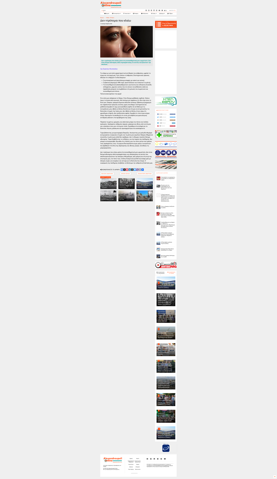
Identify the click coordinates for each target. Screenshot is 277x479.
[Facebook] (146, 10)
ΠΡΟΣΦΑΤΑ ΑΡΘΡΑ (162, 173)
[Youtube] (159, 10)
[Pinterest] (156, 10)
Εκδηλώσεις (145, 13)
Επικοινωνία (137, 469)
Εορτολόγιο (131, 464)
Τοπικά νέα (126, 13)
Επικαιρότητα (116, 13)
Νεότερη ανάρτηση (107, 173)
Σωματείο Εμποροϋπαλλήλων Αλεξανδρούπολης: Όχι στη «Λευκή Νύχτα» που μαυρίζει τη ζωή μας (166, 417)
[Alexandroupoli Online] (110, 7)
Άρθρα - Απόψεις (110, 17)
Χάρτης (137, 464)
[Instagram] (151, 10)
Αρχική (107, 13)
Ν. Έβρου (170, 13)
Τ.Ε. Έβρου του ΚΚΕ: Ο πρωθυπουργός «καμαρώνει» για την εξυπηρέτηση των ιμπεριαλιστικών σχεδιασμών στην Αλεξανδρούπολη (165, 381)
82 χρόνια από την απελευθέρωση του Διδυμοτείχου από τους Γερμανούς (107, 185)
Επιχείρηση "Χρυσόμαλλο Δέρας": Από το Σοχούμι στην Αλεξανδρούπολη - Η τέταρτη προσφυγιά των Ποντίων (126, 196)
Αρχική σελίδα (125, 173)
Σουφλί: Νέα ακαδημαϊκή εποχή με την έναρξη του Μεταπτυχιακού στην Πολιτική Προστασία (165, 367)
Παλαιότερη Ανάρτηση (145, 173)
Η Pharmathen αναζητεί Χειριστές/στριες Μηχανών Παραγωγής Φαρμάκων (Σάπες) (144, 185)
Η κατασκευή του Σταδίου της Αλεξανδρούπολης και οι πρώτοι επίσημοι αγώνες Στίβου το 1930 (108, 197)
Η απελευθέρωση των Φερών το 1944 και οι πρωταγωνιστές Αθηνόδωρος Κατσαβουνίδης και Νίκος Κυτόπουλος (168, 225)
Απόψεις (136, 13)
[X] (148, 10)
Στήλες (154, 13)
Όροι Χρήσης (131, 469)
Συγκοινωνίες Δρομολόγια (138, 461)
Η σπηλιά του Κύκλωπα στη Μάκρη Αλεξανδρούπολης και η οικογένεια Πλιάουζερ (144, 197)
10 (159, 429)
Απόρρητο (138, 466)
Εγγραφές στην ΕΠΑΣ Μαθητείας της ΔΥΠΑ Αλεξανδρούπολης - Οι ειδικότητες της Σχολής (165, 350)
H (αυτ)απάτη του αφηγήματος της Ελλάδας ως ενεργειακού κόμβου (168, 178)
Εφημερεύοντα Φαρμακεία (131, 461)
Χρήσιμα (162, 13)
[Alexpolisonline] (162, 10)
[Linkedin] (154, 10)
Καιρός (137, 458)
